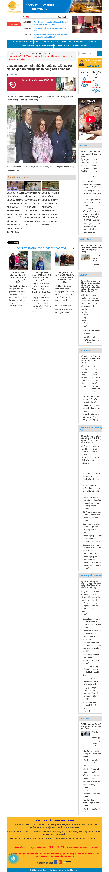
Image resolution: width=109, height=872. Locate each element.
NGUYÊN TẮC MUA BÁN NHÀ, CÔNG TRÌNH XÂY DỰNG (91, 417)
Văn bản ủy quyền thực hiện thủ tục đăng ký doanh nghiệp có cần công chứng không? (92, 503)
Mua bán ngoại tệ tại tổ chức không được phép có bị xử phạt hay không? (91, 248)
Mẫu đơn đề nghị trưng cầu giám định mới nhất (91, 803)
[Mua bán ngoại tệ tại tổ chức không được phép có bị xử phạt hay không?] (85, 257)
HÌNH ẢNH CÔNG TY (40, 53)
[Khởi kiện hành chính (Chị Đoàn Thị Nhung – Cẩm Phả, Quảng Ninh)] (41, 264)
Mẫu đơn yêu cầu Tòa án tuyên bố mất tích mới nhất (92, 793)
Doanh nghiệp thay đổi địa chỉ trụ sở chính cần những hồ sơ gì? (92, 538)
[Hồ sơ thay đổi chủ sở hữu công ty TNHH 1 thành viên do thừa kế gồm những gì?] (85, 457)
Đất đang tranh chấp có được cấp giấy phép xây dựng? (91, 399)
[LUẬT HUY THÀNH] (14, 7)
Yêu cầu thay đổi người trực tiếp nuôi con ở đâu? (50, 28)
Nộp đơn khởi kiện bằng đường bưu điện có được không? (92, 184)
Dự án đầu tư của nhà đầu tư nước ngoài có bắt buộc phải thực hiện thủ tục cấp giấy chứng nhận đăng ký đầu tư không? (90, 286)
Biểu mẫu (84, 718)
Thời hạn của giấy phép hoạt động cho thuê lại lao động (91, 726)
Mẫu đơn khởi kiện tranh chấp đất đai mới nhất (92, 763)
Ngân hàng (85, 239)
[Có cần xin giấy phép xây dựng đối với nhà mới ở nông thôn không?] (85, 376)
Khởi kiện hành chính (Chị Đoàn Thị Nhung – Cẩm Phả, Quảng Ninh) (41, 276)
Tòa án (83, 146)
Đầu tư (83, 275)
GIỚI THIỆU (24, 53)
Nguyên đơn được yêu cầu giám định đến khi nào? (91, 154)
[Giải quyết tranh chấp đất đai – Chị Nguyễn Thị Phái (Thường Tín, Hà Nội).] (18, 260)
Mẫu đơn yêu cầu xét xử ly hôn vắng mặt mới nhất (91, 784)
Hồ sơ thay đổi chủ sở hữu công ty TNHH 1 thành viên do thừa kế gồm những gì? (91, 439)
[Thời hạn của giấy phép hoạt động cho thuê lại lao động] (85, 733)
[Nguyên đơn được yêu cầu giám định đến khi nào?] (85, 167)
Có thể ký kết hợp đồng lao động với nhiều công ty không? (92, 681)
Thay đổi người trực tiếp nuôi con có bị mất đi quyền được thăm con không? (51, 22)
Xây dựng (85, 350)
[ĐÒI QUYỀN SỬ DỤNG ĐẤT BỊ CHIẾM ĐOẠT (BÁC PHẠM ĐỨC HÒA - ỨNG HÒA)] (64, 258)
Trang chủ (13, 53)
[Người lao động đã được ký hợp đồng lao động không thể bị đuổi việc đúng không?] (85, 603)
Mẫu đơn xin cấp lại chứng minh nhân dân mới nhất (92, 754)
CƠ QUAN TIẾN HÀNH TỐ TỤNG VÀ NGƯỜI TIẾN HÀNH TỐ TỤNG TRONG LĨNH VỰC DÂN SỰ (91, 214)
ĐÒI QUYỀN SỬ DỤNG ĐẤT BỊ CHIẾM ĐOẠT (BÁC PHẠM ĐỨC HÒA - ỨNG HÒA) (64, 277)
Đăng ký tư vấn (14, 24)
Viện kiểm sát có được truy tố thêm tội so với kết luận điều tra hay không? (51, 34)
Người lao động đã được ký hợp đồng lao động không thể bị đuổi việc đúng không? (91, 584)
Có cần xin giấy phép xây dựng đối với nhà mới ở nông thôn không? (90, 359)
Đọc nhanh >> (63, 17)
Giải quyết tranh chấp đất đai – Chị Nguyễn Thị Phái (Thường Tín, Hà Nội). (18, 277)
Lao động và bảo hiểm (91, 575)
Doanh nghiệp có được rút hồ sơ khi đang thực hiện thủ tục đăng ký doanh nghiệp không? (92, 562)
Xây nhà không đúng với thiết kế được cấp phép (91, 408)
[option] (87, 24)
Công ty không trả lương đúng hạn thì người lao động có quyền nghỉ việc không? (91, 693)
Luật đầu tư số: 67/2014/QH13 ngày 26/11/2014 (91, 340)
